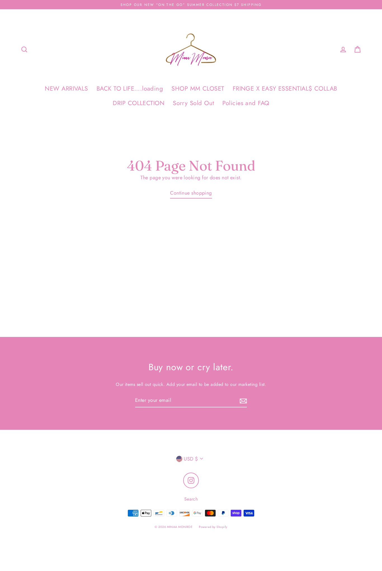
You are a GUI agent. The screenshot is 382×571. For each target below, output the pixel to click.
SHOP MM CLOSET (197, 88)
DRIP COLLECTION (138, 103)
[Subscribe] (242, 400)
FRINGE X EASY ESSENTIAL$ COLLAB (285, 88)
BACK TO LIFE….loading (129, 88)
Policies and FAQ (245, 103)
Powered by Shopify (213, 527)
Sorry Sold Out (193, 103)
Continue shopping (191, 193)
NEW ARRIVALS (66, 88)
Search (191, 499)
